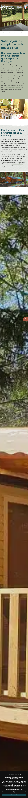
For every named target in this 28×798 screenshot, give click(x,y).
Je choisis (20, 792)
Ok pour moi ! (14, 794)
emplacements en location (12, 87)
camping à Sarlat (17, 164)
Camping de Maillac (8, 32)
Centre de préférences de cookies (18, 785)
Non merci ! (8, 792)
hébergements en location (9, 67)
